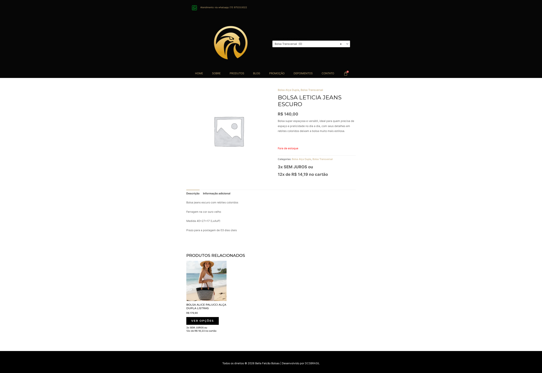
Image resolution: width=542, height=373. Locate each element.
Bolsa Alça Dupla (288, 90)
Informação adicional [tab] (216, 193)
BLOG (256, 73)
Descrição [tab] (193, 193)
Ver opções (202, 320)
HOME (199, 73)
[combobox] (311, 44)
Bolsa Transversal (312, 90)
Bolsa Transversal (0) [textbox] (308, 44)
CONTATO (328, 73)
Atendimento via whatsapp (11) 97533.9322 (223, 7)
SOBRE (216, 73)
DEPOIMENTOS (303, 73)
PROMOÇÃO (277, 73)
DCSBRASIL (312, 363)
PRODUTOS (237, 73)
